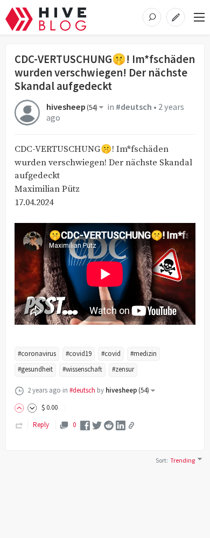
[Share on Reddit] (109, 424)
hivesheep (71, 107)
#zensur (123, 369)
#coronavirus (37, 353)
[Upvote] (21, 407)
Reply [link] (41, 424)
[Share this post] (131, 425)
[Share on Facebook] (85, 424)
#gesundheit (35, 369)
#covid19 (79, 353)
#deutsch (134, 107)
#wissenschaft (82, 369)
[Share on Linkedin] (120, 424)
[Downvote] (32, 407)
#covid (111, 353)
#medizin (143, 353)
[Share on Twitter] (97, 424)
